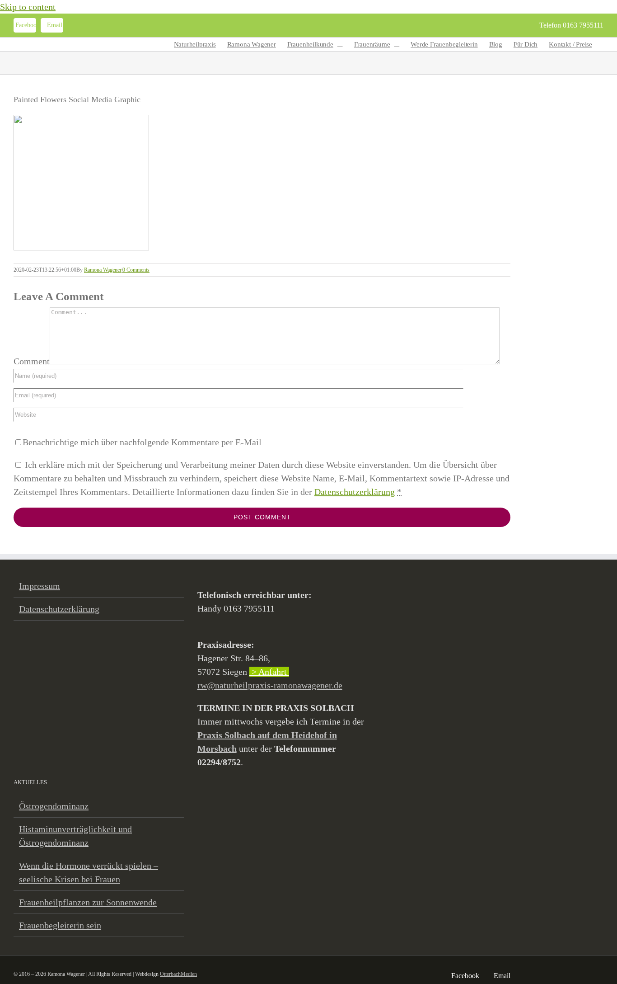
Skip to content (28, 7)
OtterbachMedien (178, 974)
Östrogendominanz (54, 806)
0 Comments (136, 270)
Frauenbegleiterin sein (60, 925)
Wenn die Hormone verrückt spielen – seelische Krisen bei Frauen (88, 872)
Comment (32, 361)
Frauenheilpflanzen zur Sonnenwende (88, 902)
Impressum (39, 586)
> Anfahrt (269, 672)
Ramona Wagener (103, 270)
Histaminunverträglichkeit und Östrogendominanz (75, 835)
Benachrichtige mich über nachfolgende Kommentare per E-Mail (142, 442)
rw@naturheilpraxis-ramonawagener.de (269, 685)
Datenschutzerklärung (354, 492)
